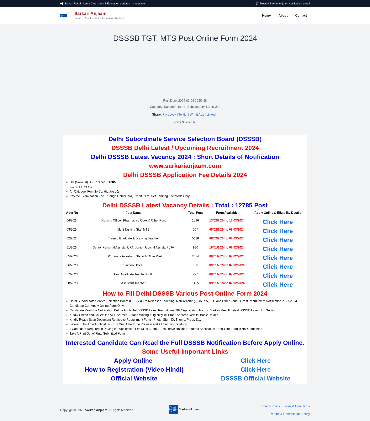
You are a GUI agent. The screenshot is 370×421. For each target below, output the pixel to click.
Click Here (255, 360)
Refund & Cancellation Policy (290, 414)
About (283, 15)
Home (266, 15)
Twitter (183, 114)
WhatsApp (197, 114)
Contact (301, 15)
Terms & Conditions (296, 406)
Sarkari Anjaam (96, 410)
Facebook (169, 114)
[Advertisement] (185, 71)
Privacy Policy (270, 406)
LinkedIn (212, 114)
